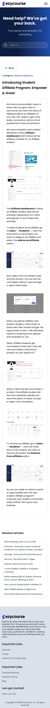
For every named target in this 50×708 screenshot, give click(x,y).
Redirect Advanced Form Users (18, 564)
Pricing (5, 654)
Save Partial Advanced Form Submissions (23, 594)
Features (6, 649)
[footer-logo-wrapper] (13, 617)
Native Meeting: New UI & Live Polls (20, 541)
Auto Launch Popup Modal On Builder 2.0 (23, 584)
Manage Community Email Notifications (23, 554)
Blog (4, 681)
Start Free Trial (9, 694)
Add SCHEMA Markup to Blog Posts (20, 589)
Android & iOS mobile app (14, 658)
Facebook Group (9, 677)
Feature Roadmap (10, 672)
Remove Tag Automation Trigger (19, 559)
